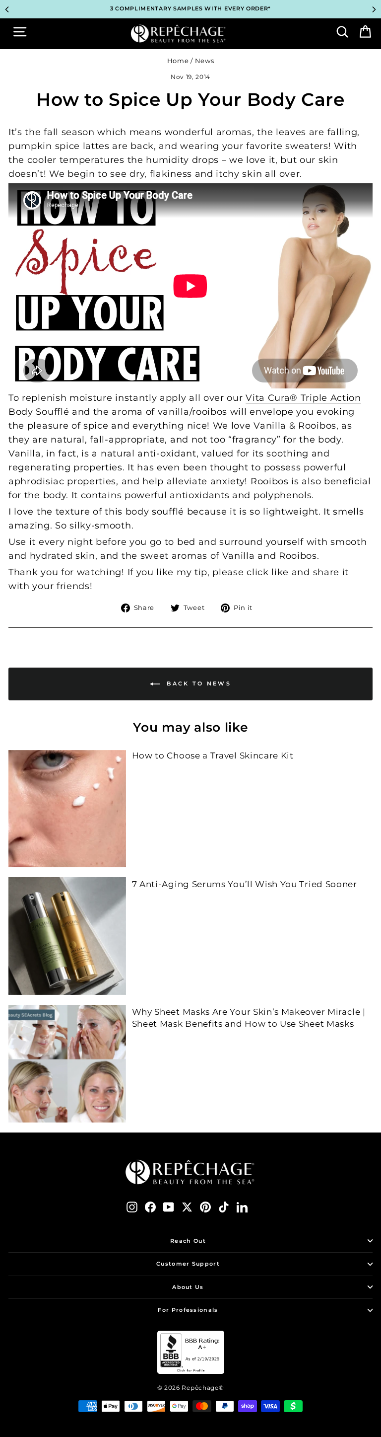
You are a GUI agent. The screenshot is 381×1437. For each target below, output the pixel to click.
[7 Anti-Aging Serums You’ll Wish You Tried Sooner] (67, 936)
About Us (187, 1287)
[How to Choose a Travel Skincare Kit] (67, 809)
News (204, 61)
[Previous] (7, 9)
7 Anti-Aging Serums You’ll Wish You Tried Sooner (244, 884)
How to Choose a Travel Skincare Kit (213, 755)
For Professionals (188, 1309)
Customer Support (188, 1263)
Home (178, 61)
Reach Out (188, 1240)
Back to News (197, 683)
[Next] (374, 9)
